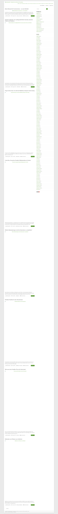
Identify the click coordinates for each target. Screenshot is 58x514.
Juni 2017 (37, 139)
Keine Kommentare (23, 156)
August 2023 (38, 69)
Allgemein (18, 365)
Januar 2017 (38, 146)
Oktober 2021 (38, 94)
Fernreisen (37, 20)
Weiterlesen (32, 156)
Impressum (47, 5)
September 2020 (38, 108)
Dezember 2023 (38, 65)
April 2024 (37, 61)
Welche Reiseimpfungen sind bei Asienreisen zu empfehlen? (18, 230)
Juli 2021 (37, 96)
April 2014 (37, 178)
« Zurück (7, 508)
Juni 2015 (37, 160)
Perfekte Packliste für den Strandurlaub (14, 299)
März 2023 (37, 76)
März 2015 (37, 164)
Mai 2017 (37, 140)
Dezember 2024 (38, 54)
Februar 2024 (38, 62)
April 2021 (37, 100)
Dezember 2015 (38, 153)
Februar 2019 (38, 128)
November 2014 (38, 168)
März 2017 (37, 143)
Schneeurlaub (38, 24)
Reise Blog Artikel (8, 156)
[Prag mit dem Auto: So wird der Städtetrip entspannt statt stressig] (20, 92)
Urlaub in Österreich (39, 30)
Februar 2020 (38, 114)
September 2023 (38, 68)
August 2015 (38, 157)
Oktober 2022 (38, 82)
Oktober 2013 (38, 186)
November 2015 (38, 154)
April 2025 (37, 50)
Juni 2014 (37, 175)
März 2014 (37, 179)
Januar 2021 (38, 104)
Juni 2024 (37, 58)
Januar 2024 (38, 64)
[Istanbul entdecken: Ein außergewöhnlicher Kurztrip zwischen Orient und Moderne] (20, 22)
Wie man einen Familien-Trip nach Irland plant (15, 369)
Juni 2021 (37, 97)
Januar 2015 (38, 167)
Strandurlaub (21, 365)
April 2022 (37, 89)
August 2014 (38, 172)
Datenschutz (51, 5)
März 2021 (37, 101)
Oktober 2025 (38, 44)
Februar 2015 (38, 165)
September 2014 (38, 171)
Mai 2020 (37, 111)
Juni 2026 (37, 37)
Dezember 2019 (38, 115)
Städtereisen (18, 156)
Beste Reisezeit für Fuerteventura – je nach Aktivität (16, 8)
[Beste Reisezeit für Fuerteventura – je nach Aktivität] (19, 10)
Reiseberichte (38, 23)
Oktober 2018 (38, 132)
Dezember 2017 (38, 136)
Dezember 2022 (38, 79)
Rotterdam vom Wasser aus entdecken (13, 439)
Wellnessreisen (38, 31)
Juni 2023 (37, 72)
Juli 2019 (37, 121)
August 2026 (38, 36)
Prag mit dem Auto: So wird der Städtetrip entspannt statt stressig (19, 90)
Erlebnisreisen (38, 16)
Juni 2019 (37, 122)
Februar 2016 (38, 150)
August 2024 (38, 57)
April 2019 (37, 125)
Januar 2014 (38, 182)
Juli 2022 (37, 86)
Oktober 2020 (38, 107)
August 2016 (38, 147)
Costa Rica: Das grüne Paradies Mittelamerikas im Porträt (18, 160)
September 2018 (38, 133)
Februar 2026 (38, 40)
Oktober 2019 (38, 118)
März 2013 (37, 189)
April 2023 (37, 75)
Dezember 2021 (38, 93)
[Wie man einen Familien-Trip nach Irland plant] (20, 371)
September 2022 (38, 83)
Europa (18, 435)
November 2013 (38, 185)
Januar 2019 (38, 129)
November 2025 (38, 43)
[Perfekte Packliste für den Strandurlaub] (20, 301)
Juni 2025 (37, 47)
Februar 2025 (38, 51)
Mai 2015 (37, 161)
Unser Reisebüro (42, 5)
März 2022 (37, 90)
